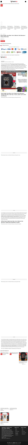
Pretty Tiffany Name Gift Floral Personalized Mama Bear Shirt (13, 408)
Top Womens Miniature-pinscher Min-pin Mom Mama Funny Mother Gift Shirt (5, 422)
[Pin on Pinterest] (6, 59)
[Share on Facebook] (2, 59)
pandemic (2, 215)
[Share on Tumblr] (10, 59)
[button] (1, 1)
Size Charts (23, 431)
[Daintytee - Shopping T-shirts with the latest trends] (14, 2)
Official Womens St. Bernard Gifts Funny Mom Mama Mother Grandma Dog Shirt (5, 409)
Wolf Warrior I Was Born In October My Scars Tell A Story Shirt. (13, 348)
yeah (21, 66)
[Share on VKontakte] (7, 59)
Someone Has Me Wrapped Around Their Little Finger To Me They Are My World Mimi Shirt (23, 362)
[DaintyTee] (4, 57)
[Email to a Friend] (5, 59)
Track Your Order (24, 432)
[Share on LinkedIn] (9, 59)
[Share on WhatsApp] (1, 59)
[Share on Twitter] (3, 59)
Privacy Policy (17, 431)
